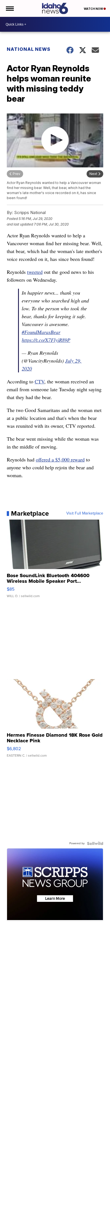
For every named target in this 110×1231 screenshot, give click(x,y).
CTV (39, 381)
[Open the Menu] (9, 8)
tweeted (35, 272)
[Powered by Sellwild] (95, 843)
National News (28, 49)
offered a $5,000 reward (60, 459)
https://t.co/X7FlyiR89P (46, 339)
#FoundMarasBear (41, 332)
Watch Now (94, 8)
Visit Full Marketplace (84, 513)
